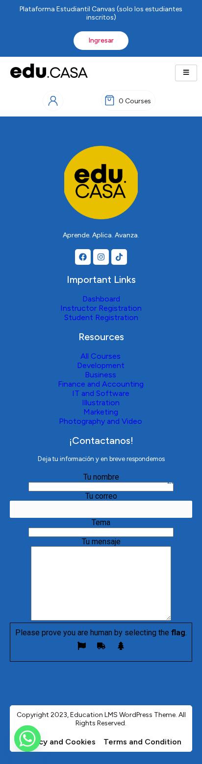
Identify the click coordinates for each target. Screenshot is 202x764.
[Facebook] (83, 257)
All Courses (100, 356)
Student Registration (101, 317)
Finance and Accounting (101, 384)
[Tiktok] (119, 257)
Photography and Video (100, 421)
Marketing (100, 412)
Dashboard (101, 298)
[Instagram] (101, 257)
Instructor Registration (101, 308)
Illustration (101, 402)
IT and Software (100, 393)
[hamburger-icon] (186, 73)
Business (100, 374)
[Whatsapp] (27, 738)
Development (101, 365)
